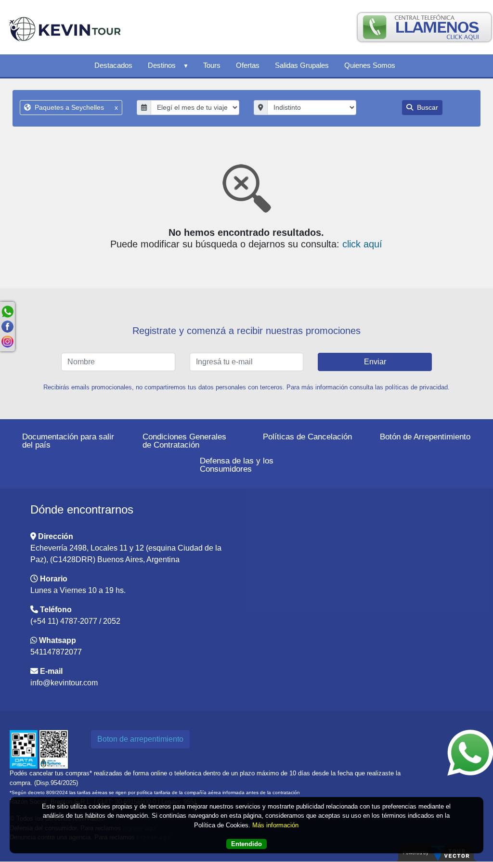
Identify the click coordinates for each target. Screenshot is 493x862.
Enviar (375, 362)
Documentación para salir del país (68, 441)
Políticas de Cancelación (307, 436)
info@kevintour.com (64, 683)
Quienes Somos (369, 65)
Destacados (113, 65)
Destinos (162, 65)
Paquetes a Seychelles (75, 107)
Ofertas (247, 65)
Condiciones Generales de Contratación (184, 441)
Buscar (426, 107)
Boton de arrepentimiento (140, 739)
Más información (275, 825)
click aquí (362, 244)
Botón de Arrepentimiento (425, 436)
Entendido (246, 844)
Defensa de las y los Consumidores (236, 465)
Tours (212, 65)
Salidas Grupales (302, 65)
